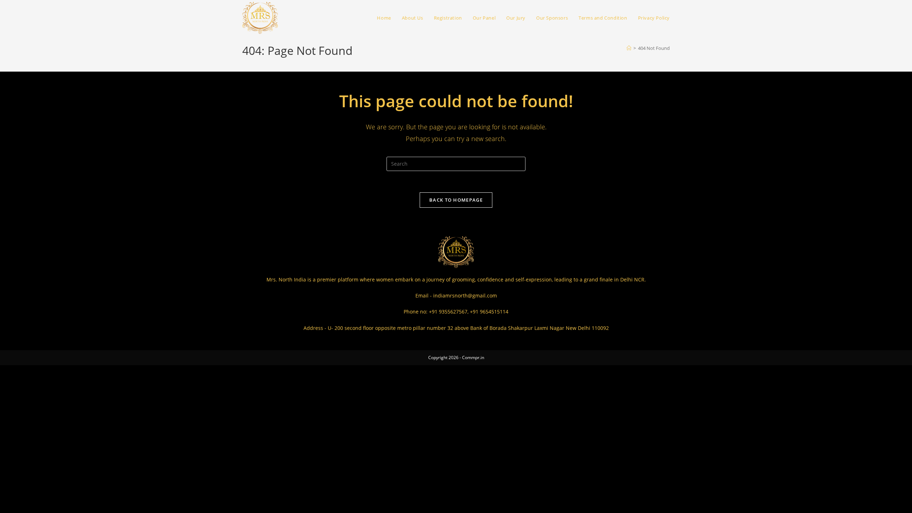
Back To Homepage (456, 200)
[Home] (629, 48)
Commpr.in (473, 357)
